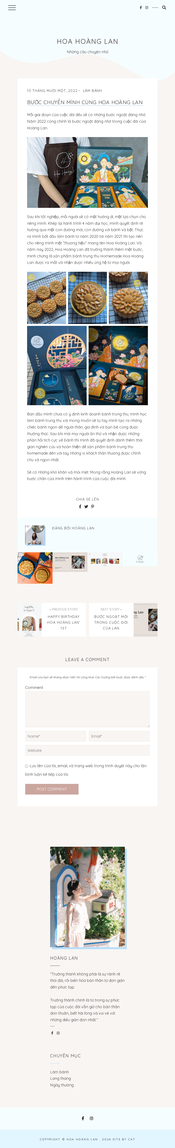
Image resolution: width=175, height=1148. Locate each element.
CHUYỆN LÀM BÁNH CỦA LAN (140, 568)
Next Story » (111, 609)
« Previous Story (64, 609)
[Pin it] (92, 506)
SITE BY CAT (124, 1139)
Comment (34, 687)
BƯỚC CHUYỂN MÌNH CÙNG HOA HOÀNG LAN (85, 102)
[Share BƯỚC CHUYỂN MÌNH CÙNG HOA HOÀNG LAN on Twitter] (86, 506)
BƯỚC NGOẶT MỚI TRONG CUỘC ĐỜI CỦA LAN (70, 568)
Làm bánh (92, 91)
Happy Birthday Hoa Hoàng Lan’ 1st (105, 568)
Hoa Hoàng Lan (87, 41)
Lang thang (60, 1078)
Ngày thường (62, 1085)
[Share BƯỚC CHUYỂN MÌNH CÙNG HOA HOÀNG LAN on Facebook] (80, 506)
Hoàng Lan (83, 528)
